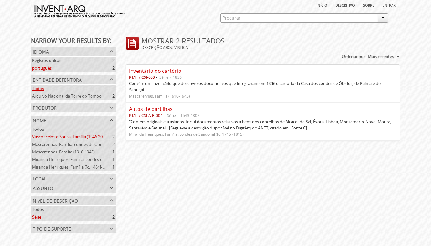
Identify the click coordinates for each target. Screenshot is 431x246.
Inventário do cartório (155, 70)
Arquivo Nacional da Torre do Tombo (67, 96)
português (42, 68)
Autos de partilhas (151, 109)
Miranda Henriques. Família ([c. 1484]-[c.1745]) (75, 167)
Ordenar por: (354, 56)
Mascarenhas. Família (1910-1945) (63, 152)
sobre (368, 4)
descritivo (345, 4)
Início (321, 4)
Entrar (389, 4)
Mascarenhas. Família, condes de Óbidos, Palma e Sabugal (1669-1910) (97, 144)
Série (36, 217)
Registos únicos (46, 60)
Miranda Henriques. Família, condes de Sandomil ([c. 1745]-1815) (92, 159)
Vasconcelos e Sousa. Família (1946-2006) (70, 137)
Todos (38, 88)
